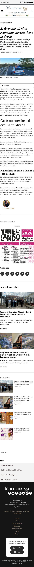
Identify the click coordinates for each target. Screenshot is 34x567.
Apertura (3, 22)
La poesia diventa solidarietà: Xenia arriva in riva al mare (22, 429)
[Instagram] (24, 2)
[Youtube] (28, 2)
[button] (2, 10)
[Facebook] (20, 2)
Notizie (9, 22)
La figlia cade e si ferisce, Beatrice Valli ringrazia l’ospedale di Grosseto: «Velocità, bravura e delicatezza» (15, 354)
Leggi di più (3, 328)
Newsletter (12, 511)
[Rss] (26, 2)
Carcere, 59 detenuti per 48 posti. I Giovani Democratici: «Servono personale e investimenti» (15, 314)
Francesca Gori (8, 208)
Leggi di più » (17, 386)
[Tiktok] (30, 2)
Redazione (6, 511)
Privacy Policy (26, 511)
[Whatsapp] (32, 2)
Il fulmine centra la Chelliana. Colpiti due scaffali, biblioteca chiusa (22, 414)
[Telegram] (22, 2)
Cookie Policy (17, 513)
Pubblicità (19, 511)
